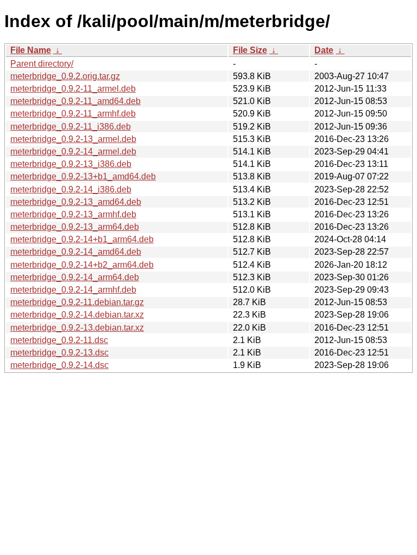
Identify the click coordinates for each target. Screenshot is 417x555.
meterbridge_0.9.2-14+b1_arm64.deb (82, 239)
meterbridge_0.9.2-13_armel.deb (73, 139)
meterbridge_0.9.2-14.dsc (59, 365)
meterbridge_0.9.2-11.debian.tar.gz (77, 302)
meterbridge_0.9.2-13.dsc (59, 352)
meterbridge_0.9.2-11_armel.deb (73, 88)
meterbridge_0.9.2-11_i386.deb (70, 126)
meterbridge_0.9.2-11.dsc (59, 340)
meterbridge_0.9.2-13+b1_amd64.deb (83, 176)
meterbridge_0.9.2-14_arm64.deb (74, 277)
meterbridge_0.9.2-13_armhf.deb (73, 214)
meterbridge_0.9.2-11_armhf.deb (73, 113)
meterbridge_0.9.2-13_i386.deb (70, 164)
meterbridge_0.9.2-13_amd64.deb (75, 201)
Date (323, 50)
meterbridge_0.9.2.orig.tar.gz (65, 76)
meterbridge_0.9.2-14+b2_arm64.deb (82, 264)
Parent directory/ (41, 63)
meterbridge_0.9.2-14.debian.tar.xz (77, 314)
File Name (30, 50)
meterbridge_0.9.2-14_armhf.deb (73, 289)
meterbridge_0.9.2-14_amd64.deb (75, 251)
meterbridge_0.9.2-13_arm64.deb (74, 226)
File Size (250, 50)
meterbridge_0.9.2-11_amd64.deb (75, 101)
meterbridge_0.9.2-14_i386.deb (70, 189)
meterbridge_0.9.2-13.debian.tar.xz (77, 327)
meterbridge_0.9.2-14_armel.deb (73, 151)
